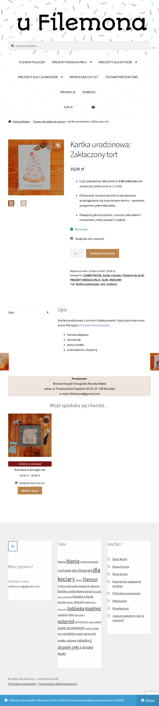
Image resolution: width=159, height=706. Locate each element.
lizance (88, 602)
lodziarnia (62, 609)
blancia (62, 561)
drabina (78, 580)
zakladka (83, 640)
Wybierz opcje (30, 490)
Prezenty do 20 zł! (133, 275)
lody (94, 602)
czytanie (64, 570)
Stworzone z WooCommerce (58, 684)
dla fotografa (82, 570)
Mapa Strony (120, 566)
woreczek (89, 634)
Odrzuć (150, 700)
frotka (61, 586)
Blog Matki (119, 559)
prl (77, 622)
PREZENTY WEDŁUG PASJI (69, 62)
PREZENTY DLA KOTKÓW (115, 62)
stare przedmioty (71, 628)
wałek (79, 634)
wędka (62, 640)
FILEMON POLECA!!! (32, 62)
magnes (93, 608)
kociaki (97, 591)
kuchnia (62, 602)
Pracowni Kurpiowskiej (95, 325)
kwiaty (70, 602)
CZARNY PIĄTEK (92, 275)
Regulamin (119, 601)
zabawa (71, 640)
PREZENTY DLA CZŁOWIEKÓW (38, 77)
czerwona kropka (89, 561)
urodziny (111, 284)
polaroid (66, 621)
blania (73, 561)
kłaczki (79, 602)
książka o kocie (83, 596)
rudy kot (83, 622)
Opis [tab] (11, 312)
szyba (96, 628)
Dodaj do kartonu (102, 253)
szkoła (89, 628)
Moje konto (120, 574)
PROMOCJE (68, 92)
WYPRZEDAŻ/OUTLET (84, 77)
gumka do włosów (89, 586)
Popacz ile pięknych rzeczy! (49, 121)
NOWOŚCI (89, 92)
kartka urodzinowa (87, 284)
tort (102, 284)
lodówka (75, 608)
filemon (90, 579)
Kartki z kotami (112, 275)
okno (71, 615)
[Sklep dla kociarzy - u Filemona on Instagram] (12, 546)
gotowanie (72, 586)
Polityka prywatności (126, 593)
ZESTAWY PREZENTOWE (121, 77)
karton (89, 591)
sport (98, 622)
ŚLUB (105, 279)
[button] (58, 145)
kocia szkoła (63, 597)
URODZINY (115, 279)
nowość (63, 615)
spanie (91, 622)
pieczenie (80, 615)
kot (70, 597)
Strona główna (21, 121)
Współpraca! (120, 608)
